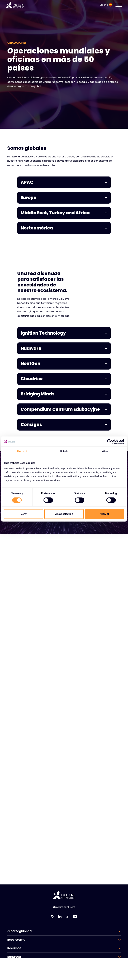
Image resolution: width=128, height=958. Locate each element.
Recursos (14, 948)
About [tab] (106, 451)
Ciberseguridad (19, 931)
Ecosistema (16, 939)
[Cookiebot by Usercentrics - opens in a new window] (109, 441)
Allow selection (64, 514)
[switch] (48, 500)
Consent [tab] (22, 451)
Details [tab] (64, 451)
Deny (23, 514)
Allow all (105, 514)
